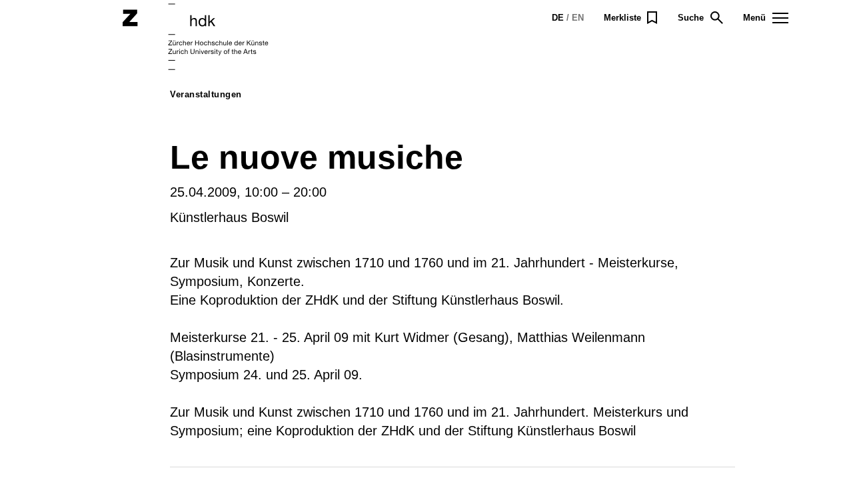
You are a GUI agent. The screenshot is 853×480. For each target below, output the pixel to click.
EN (578, 18)
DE (558, 18)
